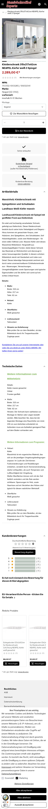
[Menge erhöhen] (43, 122)
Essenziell (9, 778)
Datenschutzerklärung (11, 773)
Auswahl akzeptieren (24, 804)
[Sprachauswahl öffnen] (39, 4)
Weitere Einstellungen (24, 783)
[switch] (5, 805)
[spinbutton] (24, 122)
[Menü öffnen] (2, 4)
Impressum (6, 767)
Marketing (23, 778)
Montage (5, 102)
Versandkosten (23, 137)
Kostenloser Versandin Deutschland (24, 164)
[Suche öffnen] (45, 4)
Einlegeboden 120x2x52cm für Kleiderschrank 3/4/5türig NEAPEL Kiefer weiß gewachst (14, 646)
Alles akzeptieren (24, 790)
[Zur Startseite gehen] (19, 4)
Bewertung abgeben (24, 552)
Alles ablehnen (24, 797)
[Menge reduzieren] (4, 122)
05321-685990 (24, 184)
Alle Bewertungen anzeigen (30, 78)
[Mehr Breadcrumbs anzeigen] (3, 12)
